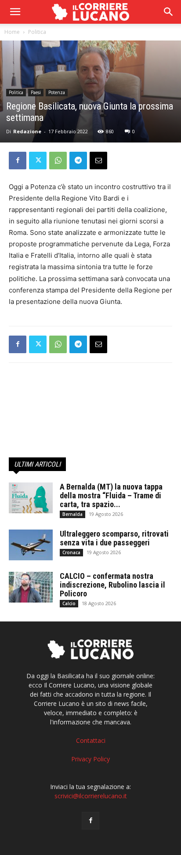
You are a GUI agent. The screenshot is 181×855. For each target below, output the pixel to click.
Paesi (36, 92)
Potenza (56, 92)
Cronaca (71, 552)
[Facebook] (17, 160)
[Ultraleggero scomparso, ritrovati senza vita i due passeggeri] (31, 545)
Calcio (69, 603)
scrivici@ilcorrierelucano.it (90, 796)
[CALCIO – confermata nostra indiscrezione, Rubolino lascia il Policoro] (31, 587)
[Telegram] (78, 160)
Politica (37, 32)
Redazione (27, 131)
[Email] (98, 160)
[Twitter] (38, 160)
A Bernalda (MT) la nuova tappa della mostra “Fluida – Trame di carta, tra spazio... (111, 495)
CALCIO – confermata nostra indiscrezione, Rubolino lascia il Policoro (112, 584)
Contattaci (90, 740)
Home (12, 32)
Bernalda (72, 514)
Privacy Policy (90, 759)
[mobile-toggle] (15, 12)
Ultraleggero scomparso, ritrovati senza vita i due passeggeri (114, 538)
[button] (168, 12)
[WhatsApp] (58, 160)
